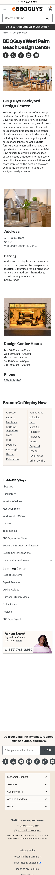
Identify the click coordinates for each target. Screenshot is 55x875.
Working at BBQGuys (14, 516)
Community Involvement (17, 560)
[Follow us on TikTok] (45, 761)
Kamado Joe (36, 412)
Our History (9, 494)
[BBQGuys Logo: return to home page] (27, 9)
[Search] (47, 18)
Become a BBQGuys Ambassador (21, 545)
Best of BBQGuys (12, 575)
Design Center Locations (17, 553)
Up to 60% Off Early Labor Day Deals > (27, 26)
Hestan (10, 454)
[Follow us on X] (13, 761)
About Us (8, 486)
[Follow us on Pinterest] (37, 761)
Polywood (34, 436)
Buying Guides (11, 589)
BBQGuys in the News (15, 538)
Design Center (20, 32)
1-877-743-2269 (27, 2)
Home (6, 32)
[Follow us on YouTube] (21, 761)
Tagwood (34, 446)
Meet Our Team (11, 508)
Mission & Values (12, 501)
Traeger (33, 451)
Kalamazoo (12, 459)
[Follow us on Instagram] (29, 761)
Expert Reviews (11, 582)
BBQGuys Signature (12, 428)
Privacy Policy (27, 850)
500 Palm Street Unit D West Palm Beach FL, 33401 (20, 241)
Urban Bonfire (37, 460)
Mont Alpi (34, 427)
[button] (27, 777)
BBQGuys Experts (12, 619)
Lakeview (34, 417)
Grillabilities (10, 604)
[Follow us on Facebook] (5, 761)
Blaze (9, 435)
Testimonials (10, 530)
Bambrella (11, 422)
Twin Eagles (36, 456)
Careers (7, 523)
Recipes (7, 611)
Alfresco (11, 412)
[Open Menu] (5, 9)
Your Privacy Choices (26, 862)
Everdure (11, 444)
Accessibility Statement (27, 856)
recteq (33, 441)
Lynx (32, 422)
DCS (8, 440)
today (19, 640)
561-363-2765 (12, 380)
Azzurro (10, 417)
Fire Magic (12, 449)
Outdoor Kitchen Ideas (16, 597)
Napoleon (34, 431)
